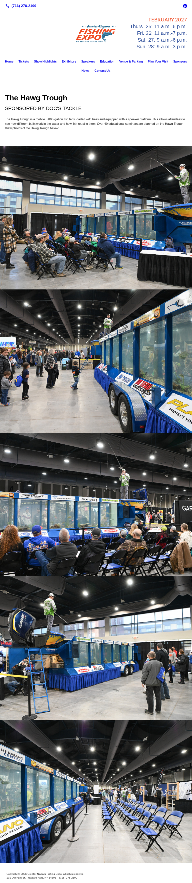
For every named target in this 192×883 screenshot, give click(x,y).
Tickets (23, 61)
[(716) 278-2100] (20, 5)
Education (107, 61)
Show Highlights (45, 61)
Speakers (88, 61)
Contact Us (102, 70)
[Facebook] (185, 5)
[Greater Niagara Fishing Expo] (96, 866)
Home (9, 61)
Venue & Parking (131, 61)
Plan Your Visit (158, 61)
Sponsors (180, 61)
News (86, 70)
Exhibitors (69, 61)
